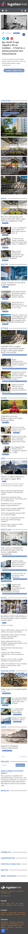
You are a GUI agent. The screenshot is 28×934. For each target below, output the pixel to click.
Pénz (12, 903)
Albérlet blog (18, 927)
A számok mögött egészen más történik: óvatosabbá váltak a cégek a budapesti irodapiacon (13, 564)
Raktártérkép (6, 693)
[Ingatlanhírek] (14, 2)
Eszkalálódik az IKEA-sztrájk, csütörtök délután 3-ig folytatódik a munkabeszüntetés (13, 636)
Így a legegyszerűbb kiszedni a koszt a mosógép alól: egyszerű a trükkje (19, 449)
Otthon (2, 903)
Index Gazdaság (12, 912)
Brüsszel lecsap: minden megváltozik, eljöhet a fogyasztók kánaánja (13, 509)
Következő (23, 756)
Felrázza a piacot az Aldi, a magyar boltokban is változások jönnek (12, 660)
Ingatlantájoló (7, 750)
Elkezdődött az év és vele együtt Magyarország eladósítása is (11, 504)
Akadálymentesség (5, 893)
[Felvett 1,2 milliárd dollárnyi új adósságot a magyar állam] (14, 461)
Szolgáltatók (9, 905)
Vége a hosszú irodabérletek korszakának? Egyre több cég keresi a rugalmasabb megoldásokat (12, 551)
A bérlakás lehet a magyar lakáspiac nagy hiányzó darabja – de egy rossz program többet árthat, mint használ (13, 349)
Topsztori (6, 101)
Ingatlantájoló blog (12, 925)
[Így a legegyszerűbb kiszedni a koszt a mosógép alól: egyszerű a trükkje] (6, 447)
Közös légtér (10, 927)
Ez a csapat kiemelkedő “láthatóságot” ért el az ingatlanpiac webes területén (19, 700)
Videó (15, 905)
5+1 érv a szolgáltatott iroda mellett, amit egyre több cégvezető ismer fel (19, 230)
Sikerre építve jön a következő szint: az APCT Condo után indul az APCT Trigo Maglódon (14, 305)
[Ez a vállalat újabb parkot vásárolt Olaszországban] (6, 709)
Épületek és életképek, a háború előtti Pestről (9, 747)
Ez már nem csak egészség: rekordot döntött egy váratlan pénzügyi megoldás (12, 519)
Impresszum (4, 891)
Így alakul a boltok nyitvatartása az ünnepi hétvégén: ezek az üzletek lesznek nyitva (14, 618)
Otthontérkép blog (14, 924)
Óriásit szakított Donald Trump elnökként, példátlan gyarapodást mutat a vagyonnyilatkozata (14, 643)
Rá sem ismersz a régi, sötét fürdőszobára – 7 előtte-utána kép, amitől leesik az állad (19, 438)
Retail (2, 905)
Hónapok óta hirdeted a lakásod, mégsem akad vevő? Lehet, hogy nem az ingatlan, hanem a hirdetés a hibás (14, 375)
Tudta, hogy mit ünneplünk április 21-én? (14, 690)
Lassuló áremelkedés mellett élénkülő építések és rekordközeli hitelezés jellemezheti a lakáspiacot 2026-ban (14, 191)
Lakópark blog (4, 929)
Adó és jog (21, 905)
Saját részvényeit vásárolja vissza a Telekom (12, 649)
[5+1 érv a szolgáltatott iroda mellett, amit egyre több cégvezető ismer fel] (6, 228)
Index (4, 481)
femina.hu (16, 33)
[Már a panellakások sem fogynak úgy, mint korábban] (14, 119)
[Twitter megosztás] (3, 38)
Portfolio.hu (4, 912)
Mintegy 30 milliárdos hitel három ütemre (19, 719)
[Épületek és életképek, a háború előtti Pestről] (14, 730)
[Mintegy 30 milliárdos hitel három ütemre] (6, 718)
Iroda (17, 903)
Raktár (21, 903)
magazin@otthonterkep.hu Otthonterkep (14, 354)
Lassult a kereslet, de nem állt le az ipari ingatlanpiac (13, 283)
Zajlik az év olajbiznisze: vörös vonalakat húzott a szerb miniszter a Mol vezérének (14, 665)
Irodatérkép (12, 922)
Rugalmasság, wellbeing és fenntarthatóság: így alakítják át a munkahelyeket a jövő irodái (13, 588)
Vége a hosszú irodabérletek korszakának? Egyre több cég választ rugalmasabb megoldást (12, 254)
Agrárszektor (10, 914)
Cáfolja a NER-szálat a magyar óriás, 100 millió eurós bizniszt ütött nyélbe (14, 631)
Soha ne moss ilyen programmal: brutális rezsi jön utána (19, 429)
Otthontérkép (4, 922)
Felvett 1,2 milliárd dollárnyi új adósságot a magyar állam (12, 478)
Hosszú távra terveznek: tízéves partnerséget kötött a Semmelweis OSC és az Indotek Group (14, 499)
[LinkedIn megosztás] (7, 38)
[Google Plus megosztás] (11, 38)
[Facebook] (25, 10)
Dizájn (8, 33)
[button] (3, 930)
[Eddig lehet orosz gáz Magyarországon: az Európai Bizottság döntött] (14, 401)
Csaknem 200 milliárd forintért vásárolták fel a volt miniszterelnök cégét (12, 654)
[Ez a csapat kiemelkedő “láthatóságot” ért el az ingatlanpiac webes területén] (6, 698)
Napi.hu (3, 914)
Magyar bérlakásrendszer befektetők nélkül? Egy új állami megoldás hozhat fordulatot (13, 363)
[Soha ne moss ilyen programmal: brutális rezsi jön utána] (6, 427)
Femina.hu (17, 914)
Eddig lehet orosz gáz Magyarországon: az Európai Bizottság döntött (11, 418)
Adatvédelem (12, 891)
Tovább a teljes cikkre (14, 70)
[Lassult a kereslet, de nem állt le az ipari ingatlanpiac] (14, 267)
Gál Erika (5, 223)
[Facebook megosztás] (23, 34)
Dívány (23, 914)
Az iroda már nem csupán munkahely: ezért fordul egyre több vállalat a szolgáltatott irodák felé (14, 242)
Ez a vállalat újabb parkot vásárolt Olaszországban (18, 710)
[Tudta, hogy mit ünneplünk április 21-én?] (14, 674)
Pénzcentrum (21, 912)
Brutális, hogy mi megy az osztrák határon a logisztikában (11, 525)
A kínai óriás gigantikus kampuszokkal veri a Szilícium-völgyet (13, 514)
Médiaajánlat (20, 891)
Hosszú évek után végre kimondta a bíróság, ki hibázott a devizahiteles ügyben (12, 492)
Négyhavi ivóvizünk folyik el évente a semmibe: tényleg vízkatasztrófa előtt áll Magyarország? (13, 388)
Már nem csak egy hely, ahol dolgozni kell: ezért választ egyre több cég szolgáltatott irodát (13, 152)
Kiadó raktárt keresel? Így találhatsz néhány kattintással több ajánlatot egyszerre (19, 294)
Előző (3, 756)
